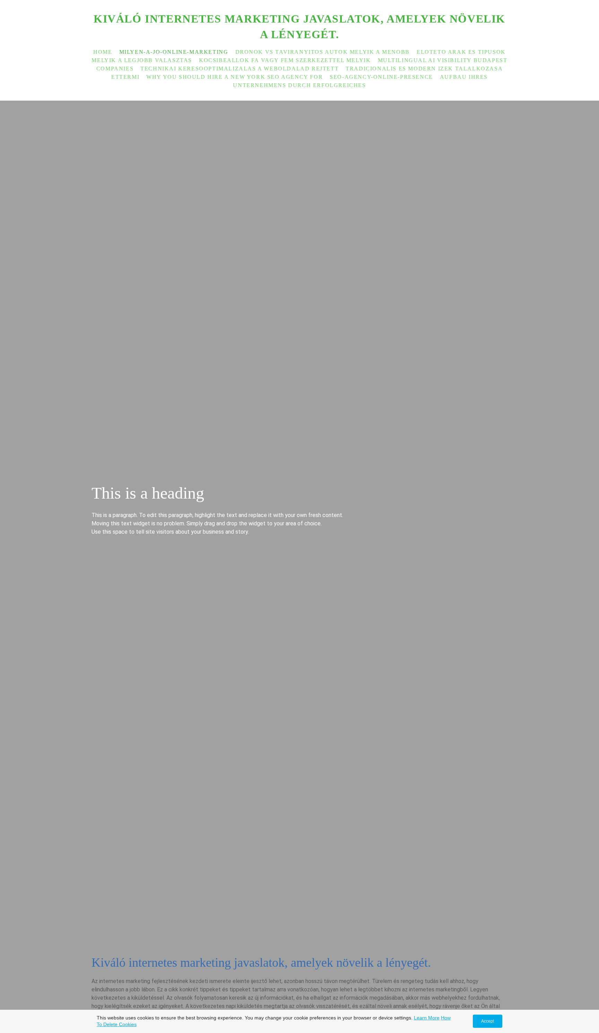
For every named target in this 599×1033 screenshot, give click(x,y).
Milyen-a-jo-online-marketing (173, 52)
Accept (487, 1021)
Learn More (427, 1018)
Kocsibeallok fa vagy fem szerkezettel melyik (285, 60)
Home (102, 52)
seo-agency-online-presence (381, 77)
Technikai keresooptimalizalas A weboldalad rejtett (239, 68)
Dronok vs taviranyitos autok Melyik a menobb (322, 52)
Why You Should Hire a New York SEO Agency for (234, 77)
